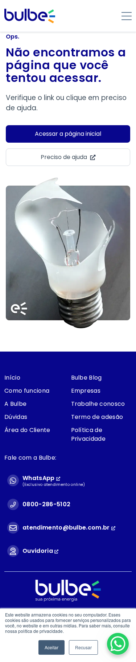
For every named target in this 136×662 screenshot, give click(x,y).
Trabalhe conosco (98, 404)
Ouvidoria (38, 551)
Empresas (86, 391)
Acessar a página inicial (68, 134)
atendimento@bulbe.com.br (66, 527)
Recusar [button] (83, 647)
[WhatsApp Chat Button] (118, 644)
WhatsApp (39, 478)
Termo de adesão (97, 417)
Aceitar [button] (51, 647)
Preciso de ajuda (64, 157)
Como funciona (26, 391)
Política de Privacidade (88, 434)
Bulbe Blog (86, 377)
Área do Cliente (27, 430)
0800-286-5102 (46, 504)
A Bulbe (15, 404)
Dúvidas (15, 417)
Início (12, 377)
